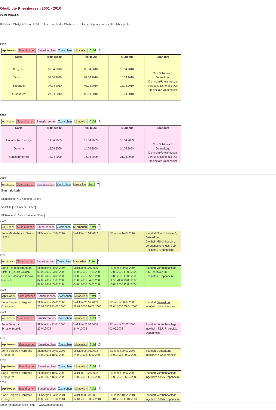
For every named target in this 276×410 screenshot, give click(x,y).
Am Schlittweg (154, 271)
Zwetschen (65, 50)
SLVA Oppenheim (169, 376)
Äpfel (93, 50)
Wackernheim (168, 306)
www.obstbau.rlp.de (51, 404)
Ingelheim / (152, 306)
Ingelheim (152, 328)
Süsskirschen (26, 50)
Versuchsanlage (166, 267)
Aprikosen (8, 121)
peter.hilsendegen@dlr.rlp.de (18, 404)
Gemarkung (164, 302)
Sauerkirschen (47, 50)
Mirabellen (80, 50)
